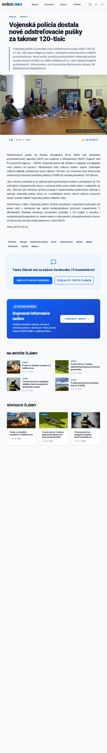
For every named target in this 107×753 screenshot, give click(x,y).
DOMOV (12, 17)
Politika (77, 4)
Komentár (49, 4)
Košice (63, 4)
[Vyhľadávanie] (90, 4)
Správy (35, 4)
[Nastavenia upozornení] (96, 4)
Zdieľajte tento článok (74, 280)
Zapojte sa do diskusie (33, 280)
